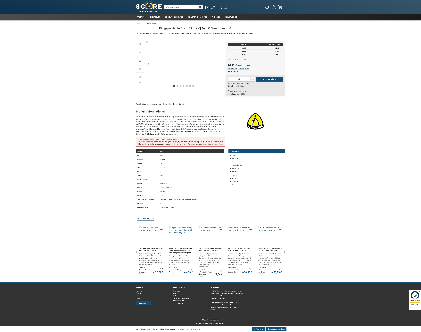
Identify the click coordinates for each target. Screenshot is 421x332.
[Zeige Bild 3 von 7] (180, 86)
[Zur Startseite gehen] (149, 6)
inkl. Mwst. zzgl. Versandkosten (238, 69)
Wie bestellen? (178, 303)
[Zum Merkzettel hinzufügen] (161, 269)
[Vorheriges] (148, 64)
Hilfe (137, 296)
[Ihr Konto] (273, 7)
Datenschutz (177, 296)
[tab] (142, 104)
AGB (174, 293)
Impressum (177, 291)
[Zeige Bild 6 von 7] (190, 86)
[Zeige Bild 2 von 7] (177, 86)
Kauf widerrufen (143, 303)
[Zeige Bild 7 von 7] (193, 86)
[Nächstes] (219, 64)
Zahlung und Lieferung (181, 298)
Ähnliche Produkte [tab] (145, 218)
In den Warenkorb (269, 79)
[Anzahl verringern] (230, 79)
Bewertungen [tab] (155, 104)
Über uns (139, 293)
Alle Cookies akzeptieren (276, 329)
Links (138, 298)
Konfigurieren (258, 329)
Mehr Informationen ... (193, 329)
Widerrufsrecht (178, 301)
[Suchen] (200, 7)
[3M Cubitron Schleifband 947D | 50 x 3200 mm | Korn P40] (240, 237)
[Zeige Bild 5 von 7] (187, 86)
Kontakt (139, 291)
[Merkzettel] (266, 7)
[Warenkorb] (281, 7)
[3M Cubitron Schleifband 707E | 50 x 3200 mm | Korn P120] (151, 237)
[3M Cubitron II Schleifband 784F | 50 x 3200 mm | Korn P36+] (210, 237)
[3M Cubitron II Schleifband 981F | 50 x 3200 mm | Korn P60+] (270, 237)
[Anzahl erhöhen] (248, 79)
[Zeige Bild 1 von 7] (174, 86)
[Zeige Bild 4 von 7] (184, 86)
